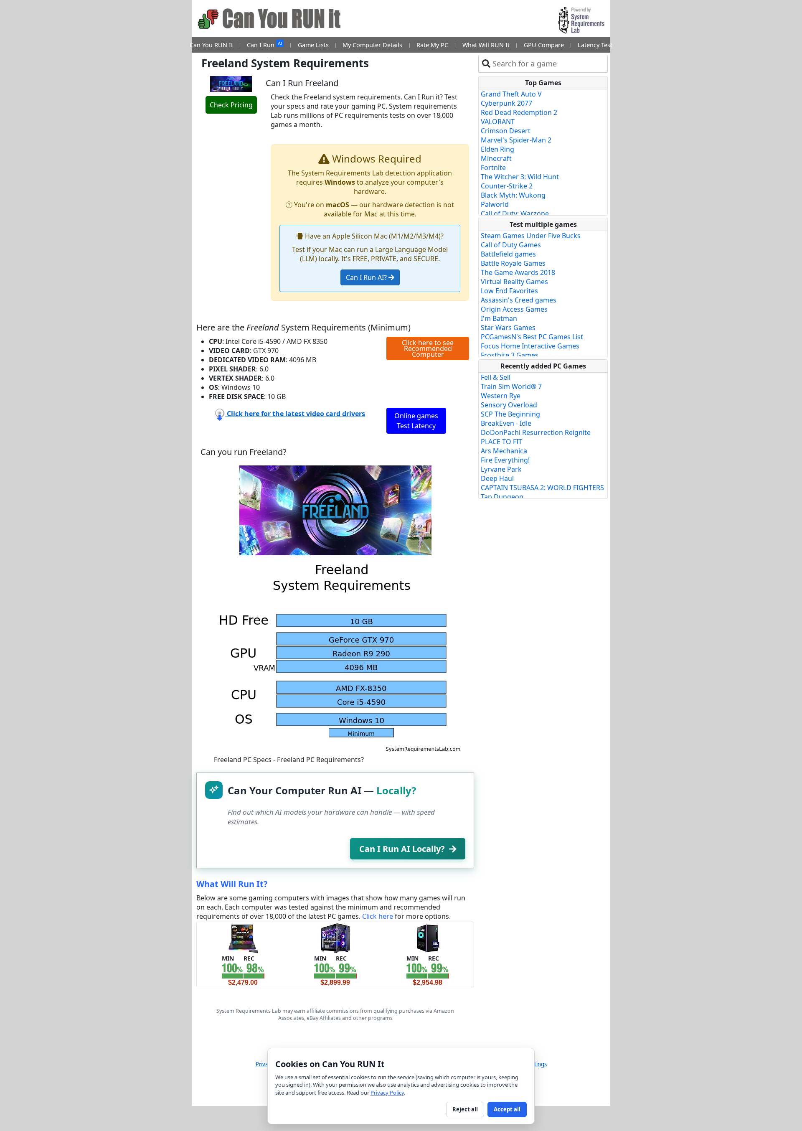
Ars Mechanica (504, 450)
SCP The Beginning (510, 414)
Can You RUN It (211, 45)
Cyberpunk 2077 (506, 103)
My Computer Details (372, 45)
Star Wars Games (508, 327)
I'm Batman (499, 318)
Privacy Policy (387, 1092)
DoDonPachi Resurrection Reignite (536, 432)
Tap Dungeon (502, 496)
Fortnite (493, 167)
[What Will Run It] (243, 937)
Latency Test (595, 45)
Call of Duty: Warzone (515, 213)
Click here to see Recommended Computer (428, 348)
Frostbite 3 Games (509, 355)
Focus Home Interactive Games (530, 346)
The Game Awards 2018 (518, 272)
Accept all (507, 1109)
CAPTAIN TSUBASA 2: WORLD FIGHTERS (542, 487)
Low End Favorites (509, 290)
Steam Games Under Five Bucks (531, 235)
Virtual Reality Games (514, 281)
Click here (377, 916)
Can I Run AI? (367, 277)
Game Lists (313, 45)
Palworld (495, 204)
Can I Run (264, 44)
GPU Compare (544, 45)
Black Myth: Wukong (513, 195)
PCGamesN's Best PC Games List (532, 336)
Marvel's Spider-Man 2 (516, 140)
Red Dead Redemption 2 (519, 112)
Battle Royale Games (513, 263)
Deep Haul (497, 478)
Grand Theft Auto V (511, 94)
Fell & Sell (495, 377)
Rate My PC (432, 45)
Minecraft (496, 158)
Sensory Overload (509, 404)
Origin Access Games (514, 309)
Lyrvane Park (501, 469)
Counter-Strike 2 (507, 186)
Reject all (465, 1109)
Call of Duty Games (511, 244)
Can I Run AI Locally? (402, 848)
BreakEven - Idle (506, 423)
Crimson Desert (505, 130)
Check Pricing (231, 104)
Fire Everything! (505, 460)
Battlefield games (508, 254)
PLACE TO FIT (501, 441)
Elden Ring (497, 149)
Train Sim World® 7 (511, 386)
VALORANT (498, 121)
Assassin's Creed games (518, 300)
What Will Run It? (232, 884)
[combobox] (548, 63)
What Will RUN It (486, 45)
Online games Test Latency (416, 420)
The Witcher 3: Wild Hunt (520, 176)
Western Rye (500, 395)
